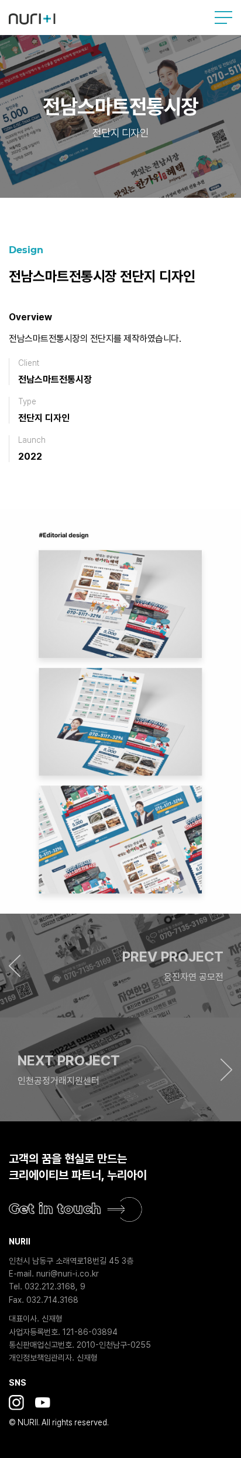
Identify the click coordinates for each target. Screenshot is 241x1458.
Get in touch (55, 1208)
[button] (120, 966)
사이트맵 (223, 17)
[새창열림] (16, 1402)
